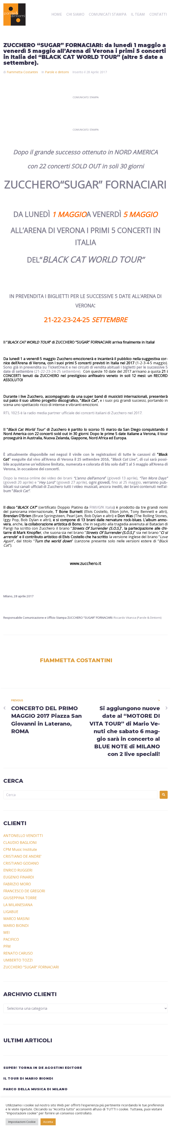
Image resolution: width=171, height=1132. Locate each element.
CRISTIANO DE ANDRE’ (22, 856)
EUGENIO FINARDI (18, 877)
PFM (7, 946)
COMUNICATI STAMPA (107, 14)
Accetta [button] (48, 1122)
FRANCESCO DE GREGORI (24, 891)
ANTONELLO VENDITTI (23, 835)
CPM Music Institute (20, 849)
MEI (6, 932)
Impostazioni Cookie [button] (22, 1122)
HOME (56, 14)
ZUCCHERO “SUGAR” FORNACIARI (31, 967)
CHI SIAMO (75, 14)
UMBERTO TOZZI (18, 960)
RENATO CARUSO (18, 953)
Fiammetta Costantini (22, 72)
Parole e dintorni (57, 72)
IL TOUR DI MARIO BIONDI (28, 1078)
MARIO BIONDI (16, 925)
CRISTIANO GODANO (21, 863)
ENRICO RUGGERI (18, 870)
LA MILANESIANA (18, 904)
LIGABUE (10, 911)
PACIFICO (11, 939)
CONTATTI (158, 14)
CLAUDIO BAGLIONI (20, 842)
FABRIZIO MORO (17, 884)
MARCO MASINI (16, 918)
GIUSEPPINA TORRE (20, 897)
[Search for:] (80, 794)
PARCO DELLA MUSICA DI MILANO (35, 1089)
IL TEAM (138, 14)
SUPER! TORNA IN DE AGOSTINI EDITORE (42, 1068)
